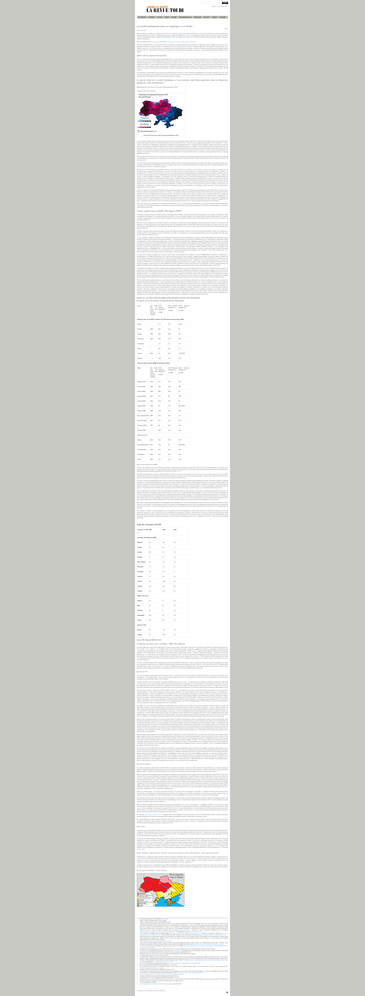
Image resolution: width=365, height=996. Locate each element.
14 (142, 288)
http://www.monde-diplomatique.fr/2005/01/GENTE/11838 (212, 934)
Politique (152, 17)
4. (137, 923)
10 (177, 232)
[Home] (165, 12)
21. (137, 975)
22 (146, 771)
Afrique (214, 17)
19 (216, 691)
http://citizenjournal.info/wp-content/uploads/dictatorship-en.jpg (154, 983)
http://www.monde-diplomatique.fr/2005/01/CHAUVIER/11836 (184, 933)
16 (180, 470)
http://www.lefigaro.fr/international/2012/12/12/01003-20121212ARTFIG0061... (158, 931)
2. (137, 920)
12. (137, 953)
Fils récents (142, 17)
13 (147, 273)
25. (137, 983)
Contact (214, 6)
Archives (206, 17)
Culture (159, 17)
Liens (218, 6)
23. (137, 978)
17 (181, 654)
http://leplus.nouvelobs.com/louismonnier (193, 931)
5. (137, 933)
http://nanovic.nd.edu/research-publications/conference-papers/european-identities (206, 960)
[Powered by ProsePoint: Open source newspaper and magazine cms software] (227, 993)
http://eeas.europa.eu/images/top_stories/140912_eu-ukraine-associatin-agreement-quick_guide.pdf (162, 974)
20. (137, 974)
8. (137, 942)
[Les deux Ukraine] (160, 906)
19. (137, 971)
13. (137, 955)
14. (137, 956)
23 (188, 775)
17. (137, 966)
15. (137, 963)
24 (213, 845)
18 (200, 655)
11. (137, 950)
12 (192, 259)
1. (137, 918)
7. (137, 941)
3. (137, 922)
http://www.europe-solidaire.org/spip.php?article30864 (191, 972)
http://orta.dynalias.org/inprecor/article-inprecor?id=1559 (159, 941)
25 (193, 861)
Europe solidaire (165, 919)
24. (137, 982)
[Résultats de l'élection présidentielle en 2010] (161, 133)
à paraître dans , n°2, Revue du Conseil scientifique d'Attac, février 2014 (174, 41)
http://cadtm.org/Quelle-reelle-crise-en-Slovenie (162, 961)
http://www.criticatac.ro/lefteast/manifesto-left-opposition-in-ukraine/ (207, 944)
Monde (167, 17)
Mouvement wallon (185, 17)
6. (137, 936)
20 (165, 700)
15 (186, 469)
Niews (226, 29)
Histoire (174, 17)
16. (137, 964)
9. (137, 945)
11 (171, 239)
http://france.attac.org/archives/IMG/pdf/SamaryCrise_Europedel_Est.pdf (183, 963)
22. (137, 977)
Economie (222, 17)
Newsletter (224, 6)
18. (137, 969)
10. (137, 948)
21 (154, 743)
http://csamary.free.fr (176, 950)
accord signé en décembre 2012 (153, 814)
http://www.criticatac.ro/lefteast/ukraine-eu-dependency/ (152, 968)
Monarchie (197, 17)
